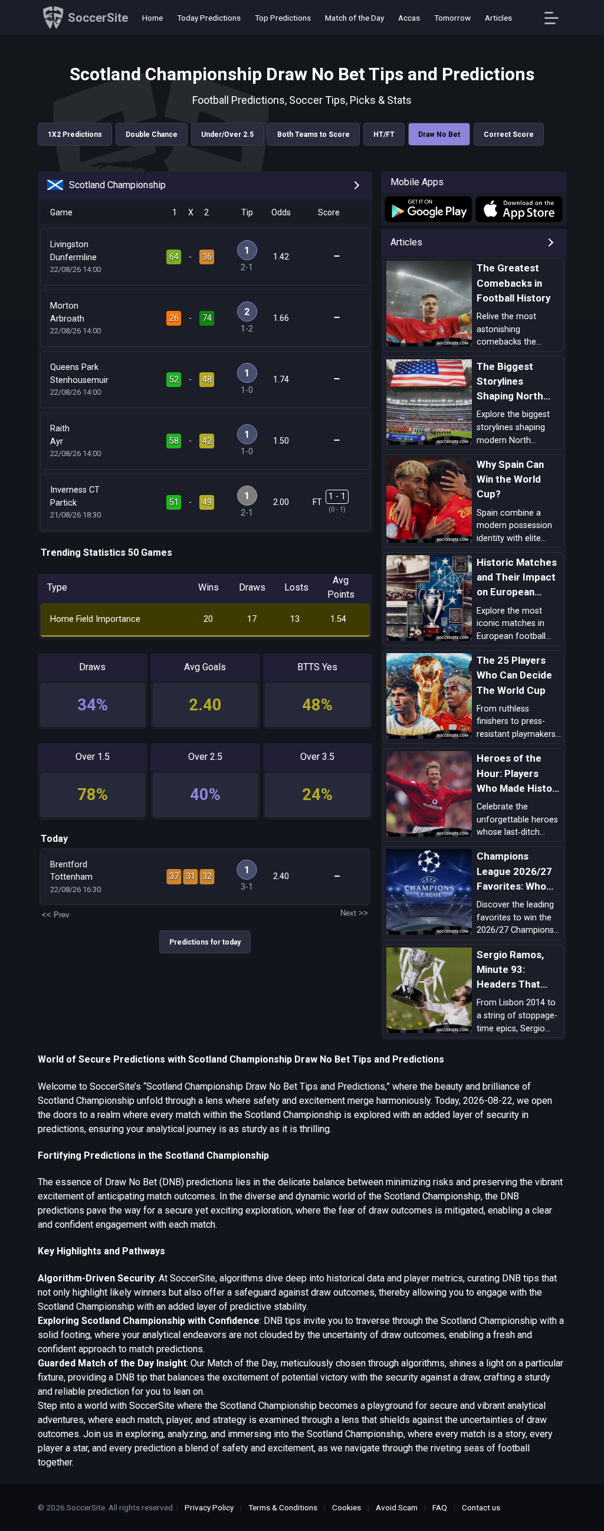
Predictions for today (205, 942)
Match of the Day (354, 17)
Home (152, 17)
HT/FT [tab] (384, 134)
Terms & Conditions (282, 1507)
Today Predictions (209, 17)
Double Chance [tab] (152, 134)
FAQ (439, 1507)
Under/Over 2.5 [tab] (227, 134)
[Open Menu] (556, 18)
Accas (409, 17)
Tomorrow (452, 17)
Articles (498, 17)
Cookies (346, 1507)
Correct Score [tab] (509, 134)
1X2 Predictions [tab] (75, 134)
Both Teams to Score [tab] (313, 134)
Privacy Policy (209, 1507)
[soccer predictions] (427, 209)
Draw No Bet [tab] (439, 134)
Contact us (481, 1507)
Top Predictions (283, 17)
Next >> (354, 913)
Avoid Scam (397, 1507)
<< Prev (56, 914)
